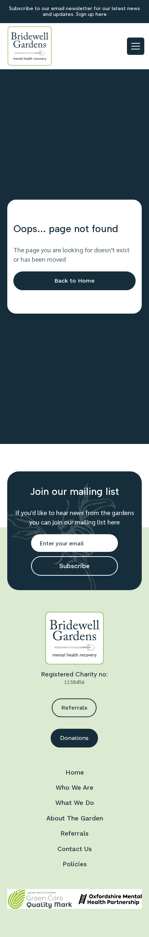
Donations (74, 738)
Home (74, 772)
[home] (30, 46)
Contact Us (75, 849)
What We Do (74, 802)
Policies (75, 864)
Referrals (74, 707)
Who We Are (74, 787)
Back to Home (74, 280)
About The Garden (74, 818)
